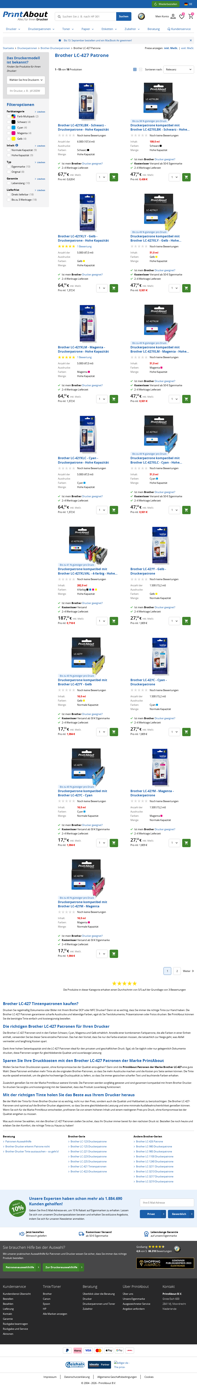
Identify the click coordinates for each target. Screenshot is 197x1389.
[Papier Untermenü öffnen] (93, 29)
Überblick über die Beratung (99, 1294)
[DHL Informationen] (129, 1350)
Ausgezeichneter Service (136, 1304)
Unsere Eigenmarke (134, 1299)
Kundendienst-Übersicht (17, 1294)
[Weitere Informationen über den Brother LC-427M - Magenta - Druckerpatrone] (161, 767)
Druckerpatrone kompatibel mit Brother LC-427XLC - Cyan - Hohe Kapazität (155, 462)
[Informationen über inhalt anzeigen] (16, 145)
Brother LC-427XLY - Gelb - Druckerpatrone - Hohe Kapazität (83, 238)
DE (190, 4)
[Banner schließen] (191, 40)
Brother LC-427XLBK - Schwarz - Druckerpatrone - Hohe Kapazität (83, 127)
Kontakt (7, 1314)
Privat (151, 1214)
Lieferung (8, 1309)
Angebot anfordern (134, 1309)
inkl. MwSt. (171, 48)
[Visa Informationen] (88, 1350)
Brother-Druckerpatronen (55, 48)
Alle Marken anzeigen (55, 1314)
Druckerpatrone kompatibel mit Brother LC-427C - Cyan (82, 793)
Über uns (128, 1294)
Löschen (41, 112)
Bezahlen (8, 1304)
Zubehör (88, 1309)
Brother (47, 1294)
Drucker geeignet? (92, 163)
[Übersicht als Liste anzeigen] (141, 69)
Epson (46, 1304)
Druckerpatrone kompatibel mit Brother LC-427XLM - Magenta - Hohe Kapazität (158, 351)
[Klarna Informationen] (77, 1350)
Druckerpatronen (27, 48)
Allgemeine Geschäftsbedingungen (117, 1377)
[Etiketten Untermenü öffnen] (116, 29)
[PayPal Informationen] (67, 1350)
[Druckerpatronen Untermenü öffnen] (54, 29)
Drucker (87, 1299)
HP (44, 1309)
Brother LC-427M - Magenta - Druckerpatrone (152, 793)
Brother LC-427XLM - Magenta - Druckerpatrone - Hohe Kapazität (83, 349)
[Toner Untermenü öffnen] (73, 29)
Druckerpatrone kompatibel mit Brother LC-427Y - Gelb (82, 682)
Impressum (50, 1377)
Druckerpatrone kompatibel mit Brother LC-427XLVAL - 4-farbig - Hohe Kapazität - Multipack (86, 573)
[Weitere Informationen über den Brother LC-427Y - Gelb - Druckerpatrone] (161, 545)
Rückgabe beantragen (15, 1324)
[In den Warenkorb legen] (114, 177)
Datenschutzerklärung (77, 1377)
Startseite (8, 48)
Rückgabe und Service (15, 1329)
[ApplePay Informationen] (108, 1350)
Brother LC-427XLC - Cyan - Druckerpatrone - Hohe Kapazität (83, 460)
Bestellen (8, 1299)
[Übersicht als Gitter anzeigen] (135, 69)
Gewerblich (179, 1214)
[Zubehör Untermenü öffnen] (139, 29)
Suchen (124, 16)
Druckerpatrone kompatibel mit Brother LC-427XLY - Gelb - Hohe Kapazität (155, 240)
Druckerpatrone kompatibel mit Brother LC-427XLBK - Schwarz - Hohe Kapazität (158, 129)
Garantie (8, 1319)
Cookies (149, 1377)
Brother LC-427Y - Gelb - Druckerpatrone (148, 571)
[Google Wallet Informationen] (119, 1350)
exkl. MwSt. (187, 48)
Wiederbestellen (168, 4)
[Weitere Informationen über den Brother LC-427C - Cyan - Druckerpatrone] (161, 656)
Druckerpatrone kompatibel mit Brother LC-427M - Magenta (82, 904)
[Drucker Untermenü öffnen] (20, 29)
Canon (46, 1299)
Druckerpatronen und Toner (99, 1304)
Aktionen (8, 1334)
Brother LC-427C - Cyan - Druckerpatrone (148, 682)
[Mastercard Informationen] (98, 1350)
